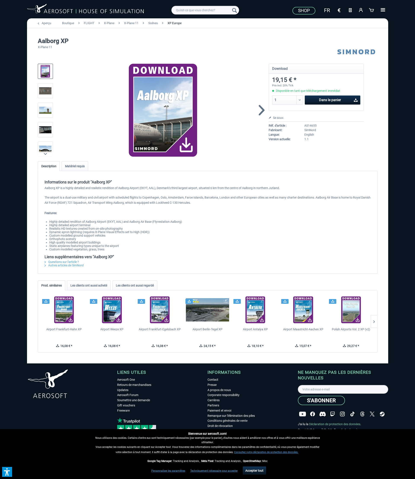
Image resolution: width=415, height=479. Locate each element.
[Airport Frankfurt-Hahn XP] (64, 310)
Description (48, 166)
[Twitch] (332, 414)
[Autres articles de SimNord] (356, 51)
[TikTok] (352, 414)
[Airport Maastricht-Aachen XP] (303, 310)
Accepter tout (254, 470)
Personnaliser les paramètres (168, 470)
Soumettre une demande (133, 400)
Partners (213, 405)
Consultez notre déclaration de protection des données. (266, 452)
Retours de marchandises (134, 385)
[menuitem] (205, 10)
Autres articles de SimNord (66, 265)
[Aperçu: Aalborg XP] (45, 71)
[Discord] (322, 414)
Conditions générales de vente (227, 420)
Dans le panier (330, 100)
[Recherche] (234, 10)
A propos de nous (219, 390)
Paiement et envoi (219, 410)
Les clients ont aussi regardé (135, 285)
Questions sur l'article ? (63, 262)
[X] (372, 414)
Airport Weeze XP (111, 329)
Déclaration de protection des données (334, 424)
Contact (213, 379)
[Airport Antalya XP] (255, 310)
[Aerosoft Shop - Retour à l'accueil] (85, 9)
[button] (7, 472)
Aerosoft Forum (127, 395)
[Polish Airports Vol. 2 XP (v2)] (351, 310)
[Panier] (371, 9)
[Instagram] (342, 414)
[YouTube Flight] (302, 414)
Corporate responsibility (223, 395)
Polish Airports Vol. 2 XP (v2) (351, 329)
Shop (304, 10)
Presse (212, 385)
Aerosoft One (126, 379)
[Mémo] (350, 9)
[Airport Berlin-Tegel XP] (207, 310)
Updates (122, 390)
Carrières (214, 400)
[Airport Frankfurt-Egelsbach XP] (159, 310)
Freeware (123, 410)
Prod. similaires (51, 285)
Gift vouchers (126, 405)
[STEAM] (382, 414)
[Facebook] (312, 414)
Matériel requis (75, 166)
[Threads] (362, 414)
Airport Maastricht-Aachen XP (303, 329)
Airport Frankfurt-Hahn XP (64, 329)
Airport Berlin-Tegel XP (207, 329)
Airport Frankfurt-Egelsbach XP (160, 329)
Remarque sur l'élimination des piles (231, 415)
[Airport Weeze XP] (112, 310)
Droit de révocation (220, 426)
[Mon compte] (361, 9)
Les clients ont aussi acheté (88, 285)
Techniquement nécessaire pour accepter (214, 470)
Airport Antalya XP (255, 329)
